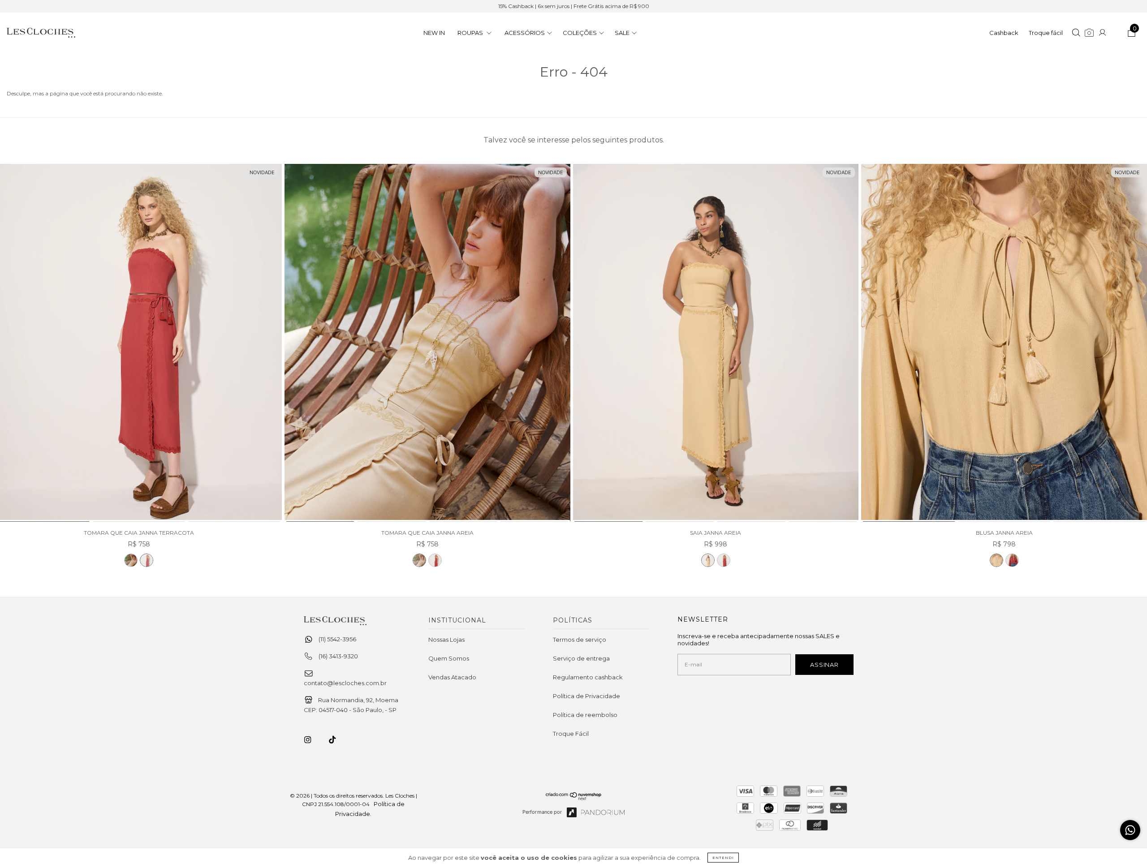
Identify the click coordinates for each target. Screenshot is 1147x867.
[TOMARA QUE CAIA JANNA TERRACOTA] (146, 560)
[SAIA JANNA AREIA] (716, 343)
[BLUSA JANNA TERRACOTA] (1012, 560)
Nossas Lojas (446, 639)
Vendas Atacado (452, 677)
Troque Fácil (571, 733)
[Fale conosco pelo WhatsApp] (1130, 830)
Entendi (723, 857)
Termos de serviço (579, 639)
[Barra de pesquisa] (1076, 33)
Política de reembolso (585, 714)
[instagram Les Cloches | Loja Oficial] (313, 740)
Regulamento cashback (588, 677)
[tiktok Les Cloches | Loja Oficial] (337, 740)
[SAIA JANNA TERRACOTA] (723, 560)
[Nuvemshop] (574, 798)
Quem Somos (448, 658)
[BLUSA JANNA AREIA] (1004, 343)
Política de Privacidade (586, 696)
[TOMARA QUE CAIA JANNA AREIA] (131, 560)
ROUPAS (470, 32)
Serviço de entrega (581, 658)
